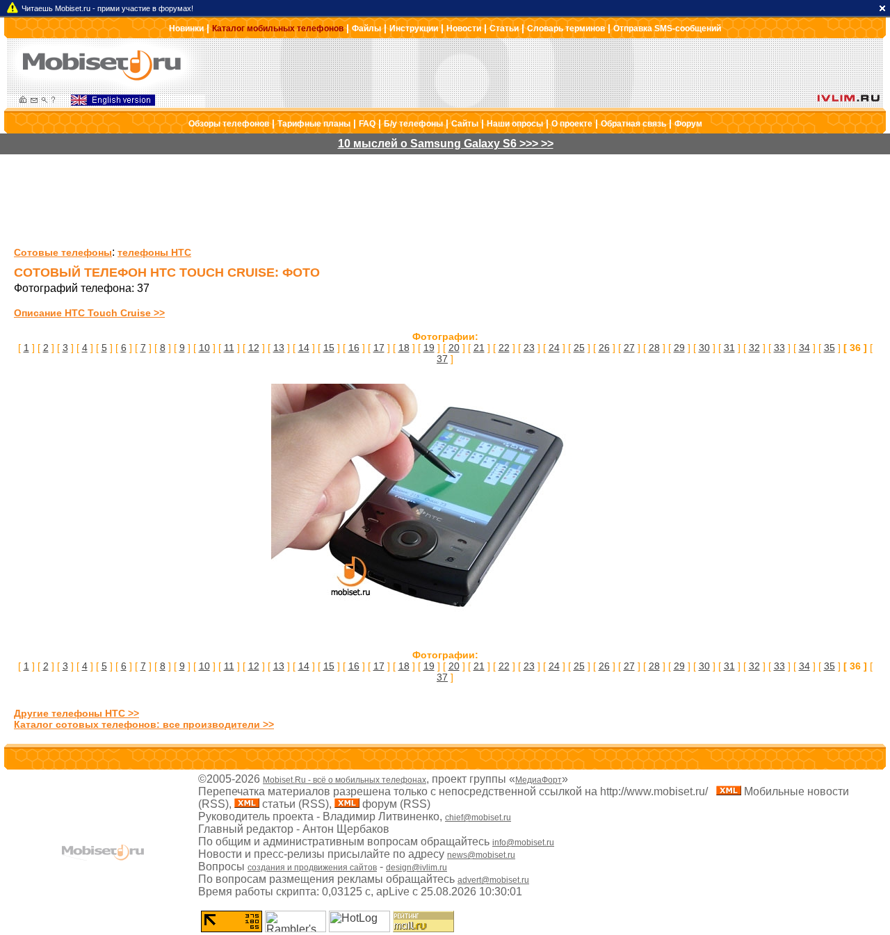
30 (704, 347)
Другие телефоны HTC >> (76, 713)
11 (229, 347)
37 (442, 358)
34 (804, 347)
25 (579, 347)
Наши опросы (515, 124)
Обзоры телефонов (228, 124)
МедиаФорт (538, 780)
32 (754, 347)
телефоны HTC (154, 252)
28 (654, 347)
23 (529, 347)
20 (454, 347)
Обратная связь (633, 124)
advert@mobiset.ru (493, 880)
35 (829, 347)
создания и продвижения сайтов (312, 867)
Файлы (366, 28)
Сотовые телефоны (63, 252)
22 (504, 347)
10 (204, 347)
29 (679, 347)
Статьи (504, 28)
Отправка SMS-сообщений (667, 28)
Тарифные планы (313, 124)
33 (779, 347)
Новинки (186, 28)
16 (353, 347)
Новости (463, 28)
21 (479, 347)
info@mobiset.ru (523, 842)
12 (253, 347)
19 (429, 347)
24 (554, 347)
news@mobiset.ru (481, 855)
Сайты (464, 124)
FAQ (367, 124)
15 (328, 347)
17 (379, 347)
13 (278, 347)
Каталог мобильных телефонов (277, 28)
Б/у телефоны (413, 124)
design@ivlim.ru (416, 867)
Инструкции (413, 28)
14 (303, 347)
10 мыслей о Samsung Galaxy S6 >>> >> (445, 143)
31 (729, 347)
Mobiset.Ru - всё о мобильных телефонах (344, 780)
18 (404, 347)
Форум (688, 124)
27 (629, 347)
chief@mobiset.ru (478, 817)
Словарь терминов (566, 28)
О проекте (571, 124)
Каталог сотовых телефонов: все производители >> (144, 724)
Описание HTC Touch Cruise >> (89, 312)
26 (604, 347)
